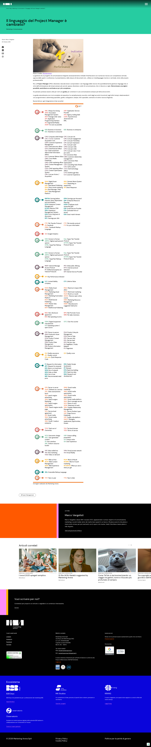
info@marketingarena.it (65, 650)
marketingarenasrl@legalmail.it (67, 653)
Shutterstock (47, 73)
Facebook (9, 642)
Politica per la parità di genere (118, 738)
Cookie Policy (61, 741)
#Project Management (27, 495)
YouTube (8, 644)
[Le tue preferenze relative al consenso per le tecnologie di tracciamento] (148, 744)
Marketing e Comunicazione (18, 8)
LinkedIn (8, 637)
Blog (11, 8)
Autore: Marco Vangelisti (8, 39)
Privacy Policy (62, 738)
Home (7, 8)
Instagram (9, 639)
